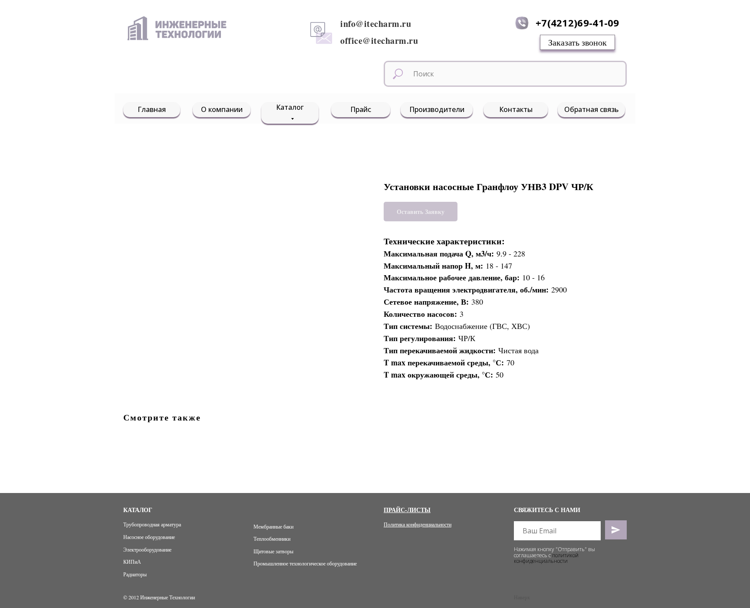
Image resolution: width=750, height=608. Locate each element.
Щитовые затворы (273, 551)
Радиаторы (135, 574)
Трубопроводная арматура (152, 524)
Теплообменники (271, 538)
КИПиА (132, 561)
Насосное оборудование (149, 536)
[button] (577, 42)
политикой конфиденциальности (546, 558)
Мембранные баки (273, 526)
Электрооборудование (147, 549)
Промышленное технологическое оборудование (305, 563)
